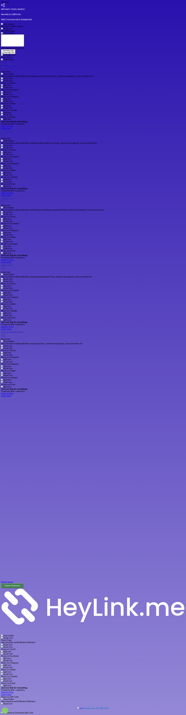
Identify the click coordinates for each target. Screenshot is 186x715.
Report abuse (7, 582)
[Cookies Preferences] (5, 710)
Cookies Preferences (12, 586)
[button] (93, 492)
